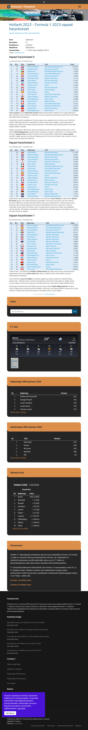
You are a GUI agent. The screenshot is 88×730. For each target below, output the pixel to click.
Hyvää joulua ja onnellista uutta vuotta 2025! (24, 645)
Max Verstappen (33, 67)
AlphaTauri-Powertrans (52, 94)
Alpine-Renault (50, 90)
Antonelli (21, 500)
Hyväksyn (10, 713)
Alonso (20, 522)
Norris (20, 496)
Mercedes (28, 442)
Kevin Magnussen (33, 110)
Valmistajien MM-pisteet (16, 679)
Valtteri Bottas (32, 83)
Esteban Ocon (32, 101)
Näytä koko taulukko (18, 412)
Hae (74, 311)
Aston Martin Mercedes (53, 73)
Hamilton (21, 506)
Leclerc (21, 509)
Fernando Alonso (33, 73)
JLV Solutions (50, 294)
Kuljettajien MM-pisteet (16, 674)
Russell (21, 503)
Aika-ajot (28, 33)
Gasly (20, 525)
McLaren (27, 448)
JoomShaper (18, 723)
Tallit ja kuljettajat (14, 664)
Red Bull (27, 451)
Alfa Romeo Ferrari (51, 83)
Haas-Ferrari (49, 99)
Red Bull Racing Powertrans (54, 67)
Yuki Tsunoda (31, 94)
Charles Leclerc (32, 85)
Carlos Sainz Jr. (32, 92)
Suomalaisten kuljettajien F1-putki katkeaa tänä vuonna (28, 638)
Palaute (78, 726)
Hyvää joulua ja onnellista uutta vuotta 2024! (24, 651)
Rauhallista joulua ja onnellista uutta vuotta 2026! (25, 624)
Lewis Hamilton (32, 76)
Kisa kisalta (11, 683)
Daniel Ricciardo (32, 196)
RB (25, 454)
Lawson (21, 516)
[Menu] (79, 6)
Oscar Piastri (31, 80)
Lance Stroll (31, 103)
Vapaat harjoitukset (16, 33)
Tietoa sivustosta (38, 726)
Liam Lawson (31, 106)
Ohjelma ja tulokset (14, 669)
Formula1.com (19, 52)
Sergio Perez (31, 71)
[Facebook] (44, 2)
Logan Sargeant (32, 96)
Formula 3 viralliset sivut (20, 584)
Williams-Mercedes (51, 78)
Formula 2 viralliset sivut (20, 580)
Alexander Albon (33, 78)
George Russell (32, 69)
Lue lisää (21, 708)
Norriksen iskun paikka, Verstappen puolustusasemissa (27, 631)
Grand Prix (36, 33)
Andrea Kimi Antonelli (28, 396)
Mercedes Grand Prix (51, 69)
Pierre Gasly (31, 90)
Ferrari (47, 85)
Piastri (20, 512)
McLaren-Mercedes (51, 80)
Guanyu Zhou (31, 108)
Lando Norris (31, 87)
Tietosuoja (51, 726)
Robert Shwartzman (34, 267)
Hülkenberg (22, 519)
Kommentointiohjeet (65, 726)
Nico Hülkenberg (32, 99)
